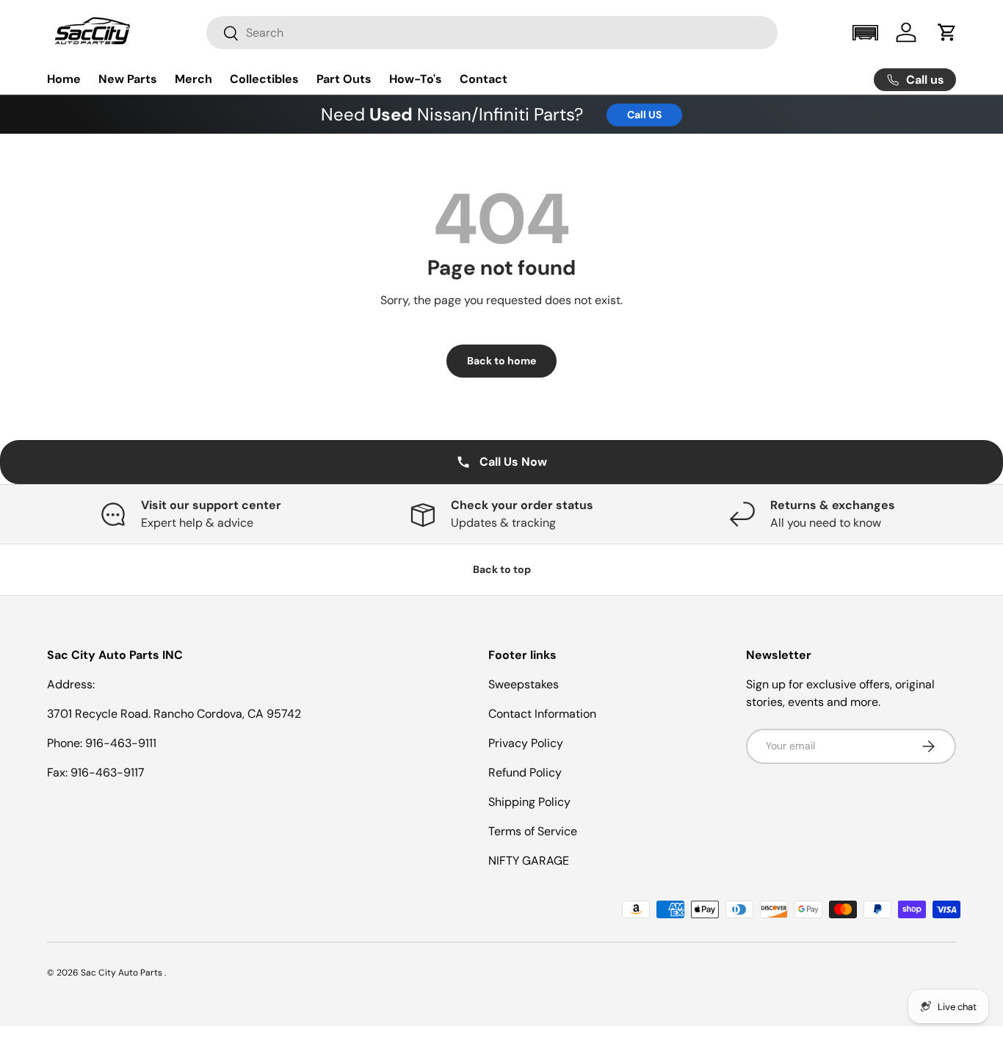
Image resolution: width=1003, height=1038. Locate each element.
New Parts (127, 79)
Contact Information (542, 713)
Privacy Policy (525, 743)
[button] (865, 33)
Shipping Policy (529, 802)
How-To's (415, 79)
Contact (483, 79)
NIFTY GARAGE (528, 860)
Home (64, 79)
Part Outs (344, 79)
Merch (193, 79)
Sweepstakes (523, 684)
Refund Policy (525, 772)
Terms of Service (532, 831)
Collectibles (264, 79)
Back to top (502, 569)
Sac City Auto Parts (122, 972)
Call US (644, 114)
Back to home (501, 360)
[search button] (222, 34)
